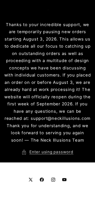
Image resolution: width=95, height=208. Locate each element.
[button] (47, 152)
